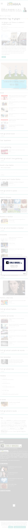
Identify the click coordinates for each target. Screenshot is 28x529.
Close (24, 273)
